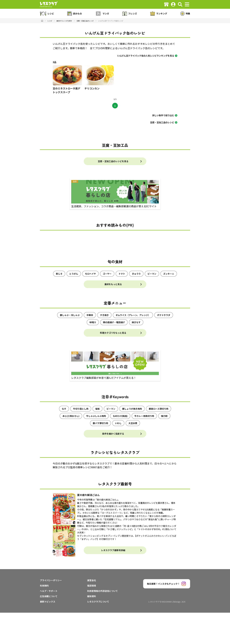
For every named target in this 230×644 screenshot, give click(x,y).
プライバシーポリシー (51, 580)
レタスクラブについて (98, 601)
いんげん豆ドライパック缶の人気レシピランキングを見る (145, 55)
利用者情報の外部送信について (102, 590)
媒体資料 (91, 596)
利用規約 (44, 585)
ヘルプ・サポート (48, 590)
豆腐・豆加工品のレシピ (162, 122)
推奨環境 (91, 585)
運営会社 (91, 580)
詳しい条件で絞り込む (163, 115)
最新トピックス (47, 601)
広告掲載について (48, 596)
